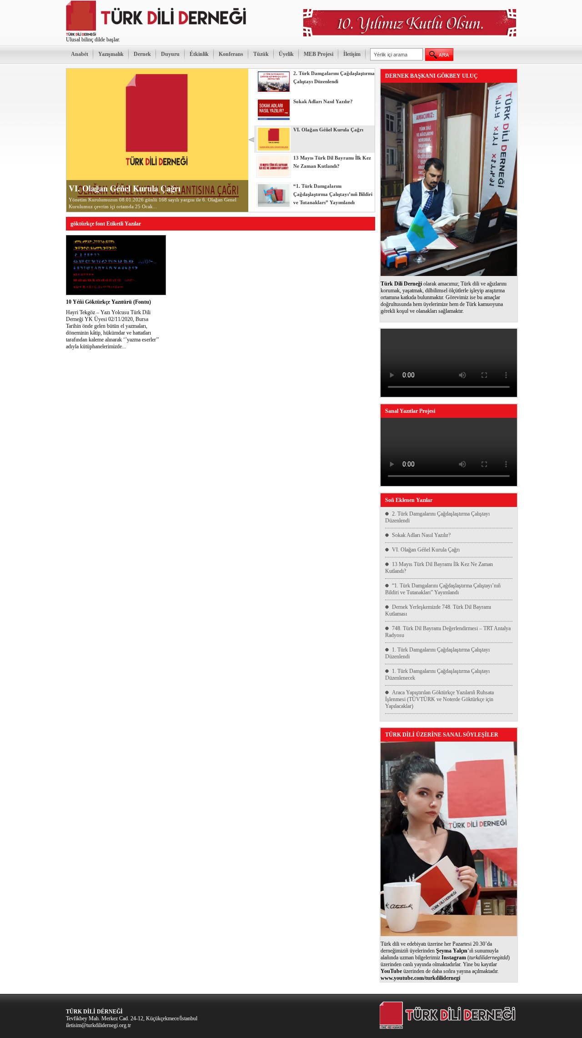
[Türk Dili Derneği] (157, 34)
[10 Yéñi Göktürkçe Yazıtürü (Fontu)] (116, 293)
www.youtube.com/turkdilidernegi (420, 978)
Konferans (231, 54)
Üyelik (286, 54)
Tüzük (261, 54)
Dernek (142, 54)
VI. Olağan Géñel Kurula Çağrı (125, 188)
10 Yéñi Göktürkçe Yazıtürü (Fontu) (108, 302)
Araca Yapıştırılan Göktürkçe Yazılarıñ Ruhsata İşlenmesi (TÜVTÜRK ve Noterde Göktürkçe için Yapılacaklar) (439, 699)
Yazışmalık (111, 54)
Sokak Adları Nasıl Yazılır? (421, 535)
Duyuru (170, 54)
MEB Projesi (318, 54)
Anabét (79, 54)
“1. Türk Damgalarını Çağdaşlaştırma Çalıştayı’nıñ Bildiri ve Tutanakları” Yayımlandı (443, 589)
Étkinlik (199, 54)
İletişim (352, 54)
